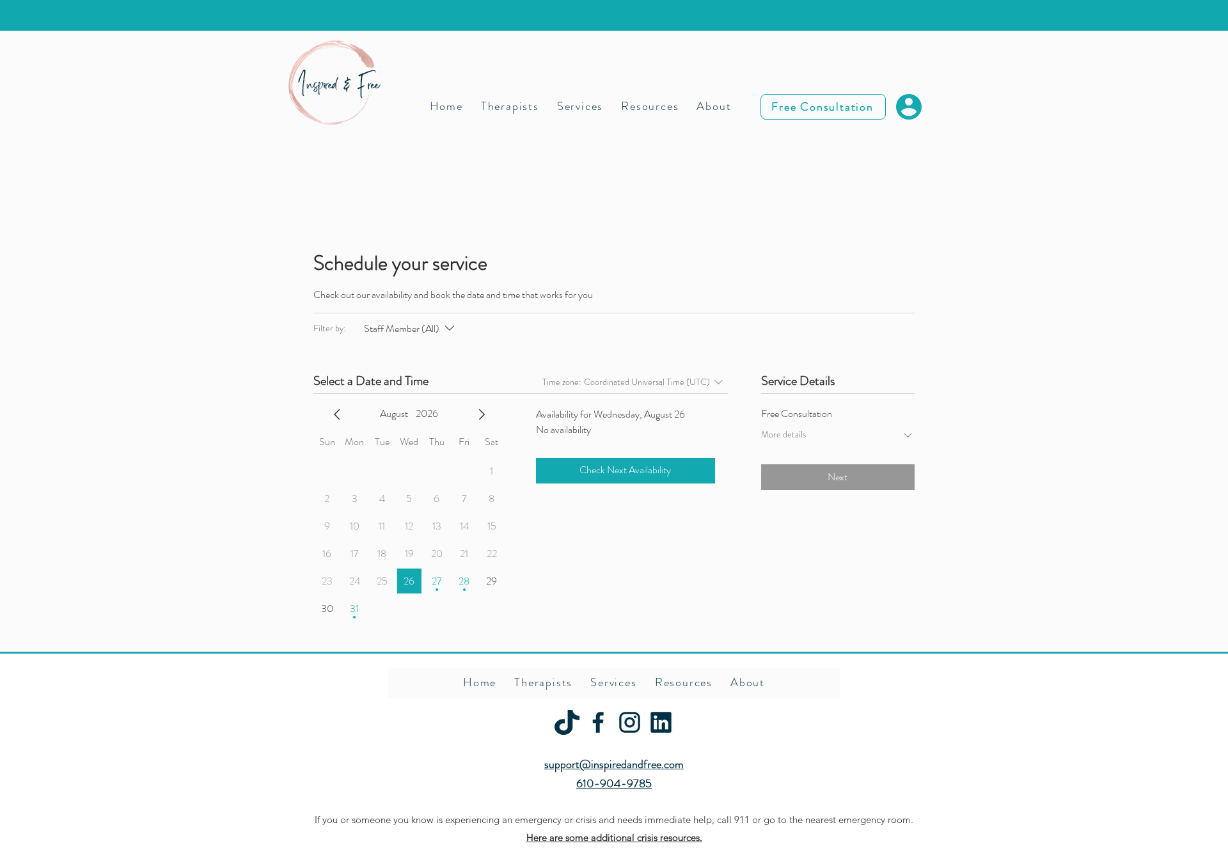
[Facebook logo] (598, 722)
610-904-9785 (614, 783)
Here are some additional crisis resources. (614, 837)
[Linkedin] (661, 722)
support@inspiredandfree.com (614, 764)
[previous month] (337, 414)
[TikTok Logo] (567, 722)
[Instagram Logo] (629, 722)
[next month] (481, 414)
